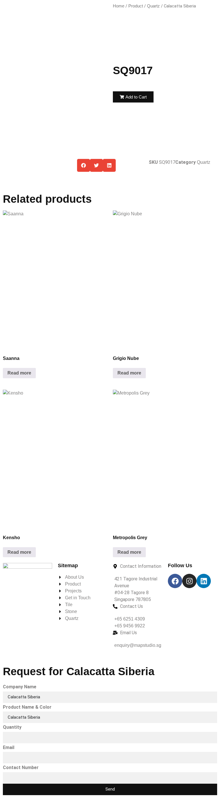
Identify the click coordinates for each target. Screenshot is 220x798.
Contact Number (21, 767)
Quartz (153, 6)
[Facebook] (175, 581)
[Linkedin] (204, 581)
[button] (133, 97)
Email (8, 747)
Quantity (12, 727)
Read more (19, 373)
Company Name (19, 686)
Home (118, 6)
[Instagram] (189, 581)
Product (135, 6)
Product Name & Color (27, 707)
